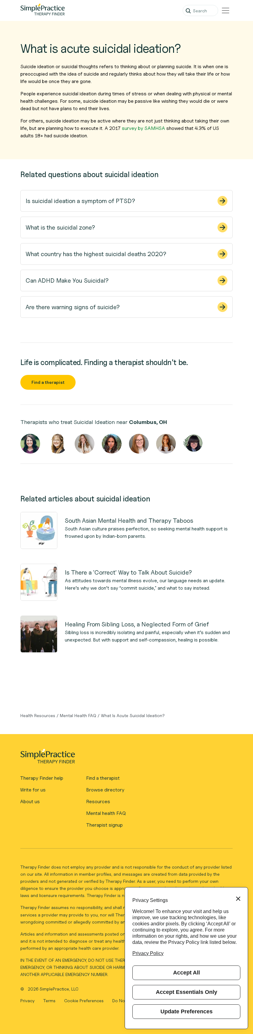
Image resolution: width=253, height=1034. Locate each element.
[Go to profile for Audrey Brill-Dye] (166, 444)
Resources (98, 801)
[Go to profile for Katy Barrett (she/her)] (193, 444)
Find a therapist (47, 382)
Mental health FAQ (106, 813)
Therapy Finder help (41, 778)
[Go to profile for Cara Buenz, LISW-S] (57, 444)
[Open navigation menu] (225, 10)
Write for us (33, 790)
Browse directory (105, 790)
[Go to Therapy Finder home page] (42, 10)
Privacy (28, 1000)
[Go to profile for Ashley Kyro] (30, 444)
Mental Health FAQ (78, 715)
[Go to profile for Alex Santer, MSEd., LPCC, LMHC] (112, 444)
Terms (50, 1000)
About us (30, 801)
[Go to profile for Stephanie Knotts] (139, 444)
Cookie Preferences (84, 1000)
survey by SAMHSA (143, 128)
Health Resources (37, 715)
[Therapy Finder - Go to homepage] (124, 758)
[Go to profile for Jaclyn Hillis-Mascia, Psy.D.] (84, 444)
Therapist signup (104, 825)
